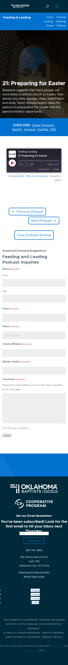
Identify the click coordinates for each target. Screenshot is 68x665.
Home (49, 17)
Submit (7, 435)
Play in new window (37, 176)
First (4, 275)
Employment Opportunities (34, 572)
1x (26, 164)
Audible (42, 129)
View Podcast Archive (34, 235)
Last (4, 291)
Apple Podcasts (43, 125)
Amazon (30, 129)
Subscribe (44, 169)
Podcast (61, 25)
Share (56, 169)
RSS (53, 129)
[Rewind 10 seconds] (20, 164)
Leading (48, 21)
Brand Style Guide (34, 576)
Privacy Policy (52, 637)
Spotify (17, 129)
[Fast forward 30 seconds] (32, 164)
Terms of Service (31, 650)
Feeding (61, 17)
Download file (16, 176)
